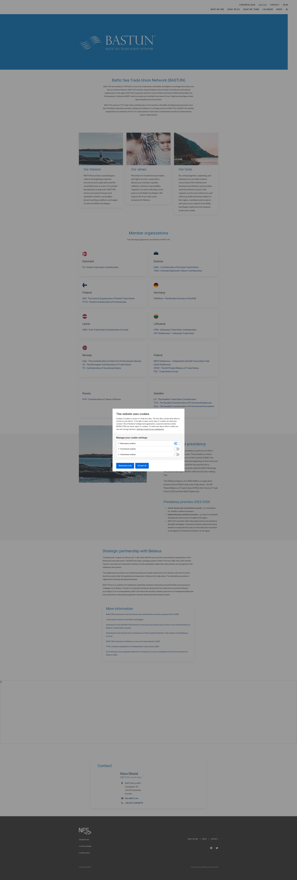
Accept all (142, 466)
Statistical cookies (128, 454)
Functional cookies (128, 449)
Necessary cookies (128, 443)
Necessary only (125, 466)
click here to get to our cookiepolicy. (150, 429)
